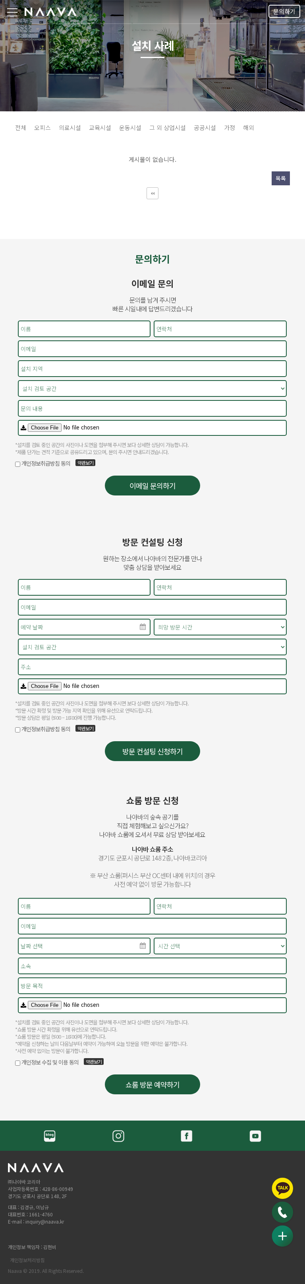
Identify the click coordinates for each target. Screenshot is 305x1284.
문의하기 (284, 11)
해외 (248, 127)
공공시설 (205, 127)
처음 (152, 193)
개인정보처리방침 (27, 1260)
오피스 (42, 127)
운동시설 (130, 127)
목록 (281, 178)
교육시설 (100, 127)
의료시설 (70, 127)
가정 (229, 127)
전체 (20, 127)
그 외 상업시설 (167, 127)
